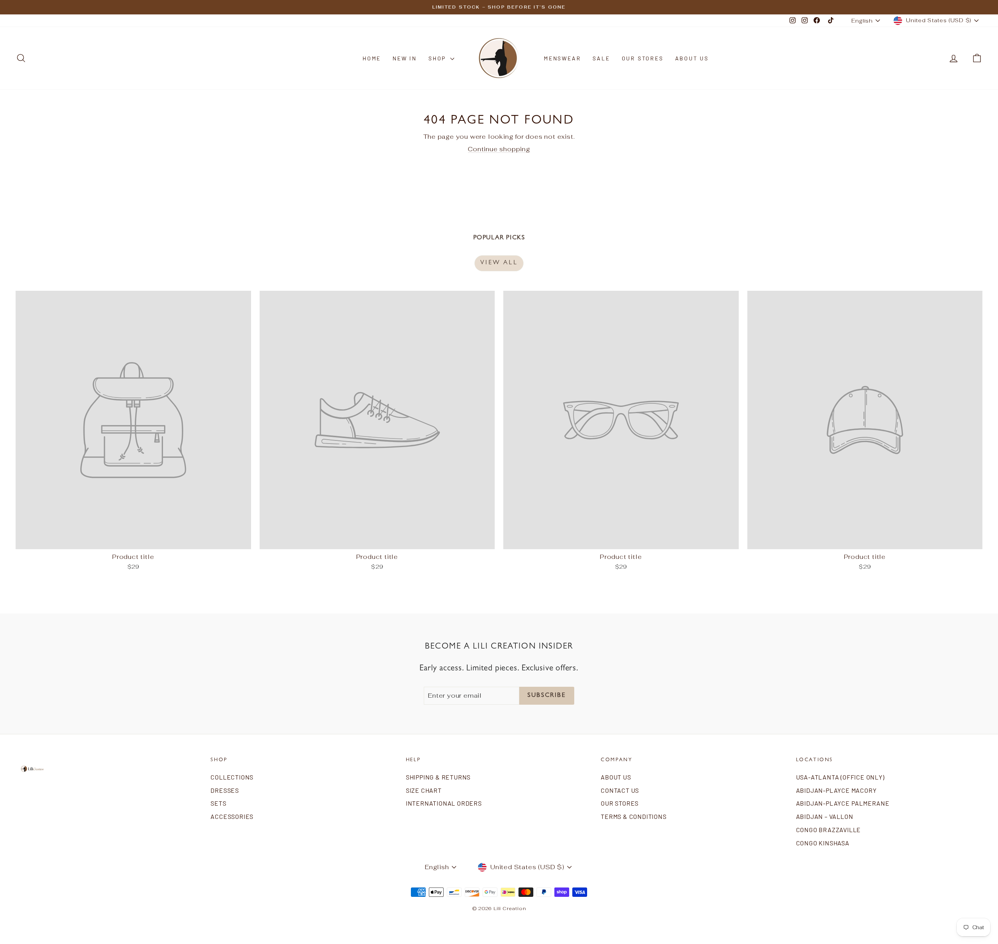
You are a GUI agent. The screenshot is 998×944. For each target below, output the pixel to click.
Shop (438, 58)
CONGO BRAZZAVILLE (828, 829)
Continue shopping (499, 149)
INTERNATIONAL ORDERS (444, 803)
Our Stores (643, 58)
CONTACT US (620, 790)
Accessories (232, 816)
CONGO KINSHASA (822, 843)
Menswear (562, 58)
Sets (218, 803)
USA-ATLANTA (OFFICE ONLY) (840, 777)
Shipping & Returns (438, 777)
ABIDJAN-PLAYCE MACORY (836, 790)
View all (499, 263)
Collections (232, 777)
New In (405, 58)
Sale (601, 58)
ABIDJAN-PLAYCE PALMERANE (843, 803)
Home (372, 58)
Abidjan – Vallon (824, 816)
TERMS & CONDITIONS (633, 816)
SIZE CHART (424, 790)
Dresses (225, 790)
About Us (692, 58)
